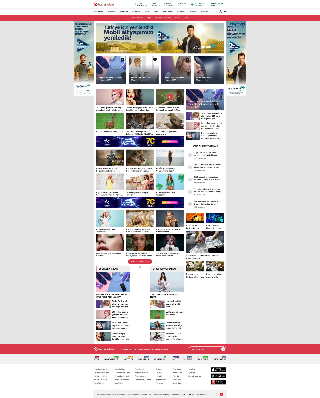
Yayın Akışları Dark (121, 376)
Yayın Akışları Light (122, 373)
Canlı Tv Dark (119, 369)
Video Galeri (177, 373)
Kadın (156, 11)
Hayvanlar (158, 18)
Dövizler (159, 373)
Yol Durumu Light (101, 376)
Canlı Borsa (139, 369)
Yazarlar (192, 11)
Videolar (181, 11)
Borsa (96, 358)
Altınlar (159, 369)
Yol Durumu (202, 358)
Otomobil (178, 18)
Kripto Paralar (219, 358)
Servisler (112, 11)
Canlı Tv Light (99, 383)
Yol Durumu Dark (100, 380)
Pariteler (188, 358)
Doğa (149, 18)
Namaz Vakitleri (111, 358)
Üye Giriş (191, 369)
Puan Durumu (160, 358)
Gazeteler (205, 11)
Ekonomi (136, 11)
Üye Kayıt (191, 373)
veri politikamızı (188, 394)
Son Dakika (98, 11)
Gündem (124, 11)
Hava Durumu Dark (101, 373)
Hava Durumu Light (101, 369)
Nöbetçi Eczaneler (122, 380)
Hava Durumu (143, 358)
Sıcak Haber (177, 383)
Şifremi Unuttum (194, 376)
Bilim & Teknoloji (137, 18)
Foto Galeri (168, 11)
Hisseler (175, 358)
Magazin (168, 18)
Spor (147, 11)
